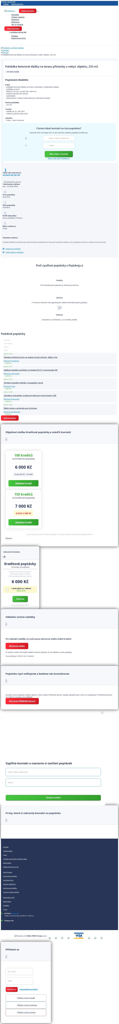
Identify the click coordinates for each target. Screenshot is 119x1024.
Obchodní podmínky (10, 876)
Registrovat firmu (17, 4)
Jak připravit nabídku (10, 888)
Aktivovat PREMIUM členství (22, 701)
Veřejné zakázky (18, 17)
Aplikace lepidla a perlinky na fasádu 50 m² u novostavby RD (31, 370)
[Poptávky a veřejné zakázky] (12, 48)
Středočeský (15, 412)
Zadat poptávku (27, 11)
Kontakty (6, 905)
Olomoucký (15, 399)
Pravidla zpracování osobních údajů (15, 859)
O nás (5, 909)
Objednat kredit (23, 483)
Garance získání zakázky (11, 892)
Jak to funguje (17, 24)
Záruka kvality (7, 851)
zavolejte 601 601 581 (11, 175)
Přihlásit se (11, 989)
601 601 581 (11, 2)
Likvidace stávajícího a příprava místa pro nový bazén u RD (30, 395)
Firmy (5, 855)
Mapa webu (7, 902)
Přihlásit (6, 4)
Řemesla (5, 52)
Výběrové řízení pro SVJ (10, 867)
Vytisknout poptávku (13, 249)
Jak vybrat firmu (8, 880)
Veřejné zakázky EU (9, 884)
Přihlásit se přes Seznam (26, 1012)
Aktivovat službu (17, 646)
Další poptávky (10, 418)
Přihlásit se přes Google (26, 998)
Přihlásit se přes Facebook (27, 1005)
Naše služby (7, 863)
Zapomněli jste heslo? (29, 989)
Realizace (15, 19)
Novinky (5, 847)
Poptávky (15, 15)
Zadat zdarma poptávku (14, 252)
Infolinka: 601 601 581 (18, 32)
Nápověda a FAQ (9, 898)
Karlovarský (15, 374)
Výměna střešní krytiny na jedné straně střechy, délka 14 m (30, 357)
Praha (13, 386)
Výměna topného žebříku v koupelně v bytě (23, 383)
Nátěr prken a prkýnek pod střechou (20, 408)
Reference (15, 22)
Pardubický (15, 361)
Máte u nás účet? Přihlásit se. (59, 158)
